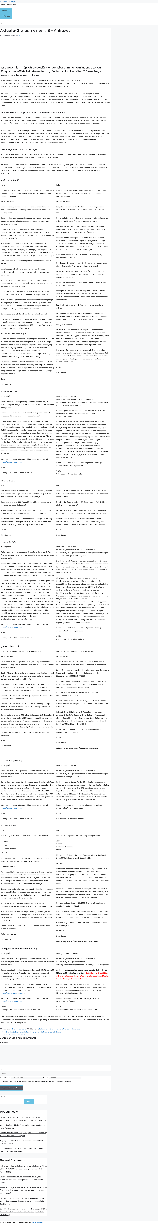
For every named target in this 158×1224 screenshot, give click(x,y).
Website (46, 1078)
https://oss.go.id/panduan (11, 462)
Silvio (2, 1177)
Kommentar (4, 1042)
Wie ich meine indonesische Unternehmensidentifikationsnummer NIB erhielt (32, 1032)
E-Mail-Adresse (5, 1078)
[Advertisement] (55, 51)
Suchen (2, 1097)
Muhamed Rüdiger (7, 1187)
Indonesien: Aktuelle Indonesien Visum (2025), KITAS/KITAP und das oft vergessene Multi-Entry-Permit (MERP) (23, 1169)
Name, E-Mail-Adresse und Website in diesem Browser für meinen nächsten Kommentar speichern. (37, 1081)
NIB (50, 1029)
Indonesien (43, 1029)
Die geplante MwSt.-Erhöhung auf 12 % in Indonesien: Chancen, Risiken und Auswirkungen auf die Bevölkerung (22, 1201)
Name (2, 1069)
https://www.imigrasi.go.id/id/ (12, 993)
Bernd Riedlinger (6, 1209)
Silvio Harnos (5, 1198)
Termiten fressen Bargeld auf (13, 1035)
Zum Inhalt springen (8, 1)
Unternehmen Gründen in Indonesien (66, 1029)
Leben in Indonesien (8, 4)
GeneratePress (38, 1222)
